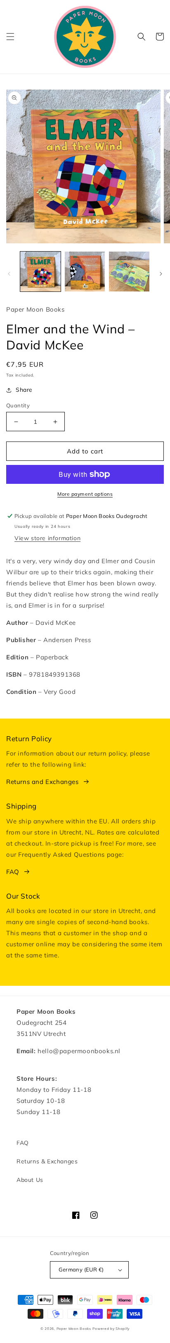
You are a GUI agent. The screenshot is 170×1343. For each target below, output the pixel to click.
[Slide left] (9, 274)
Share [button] (24, 389)
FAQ (12, 872)
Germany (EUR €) (81, 1269)
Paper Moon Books (74, 1329)
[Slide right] (161, 274)
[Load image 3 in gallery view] (129, 272)
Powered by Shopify (111, 1329)
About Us (30, 1180)
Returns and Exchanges (42, 782)
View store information (47, 538)
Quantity (18, 405)
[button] (10, 37)
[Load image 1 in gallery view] (40, 272)
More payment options (85, 494)
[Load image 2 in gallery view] (85, 272)
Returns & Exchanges (47, 1161)
